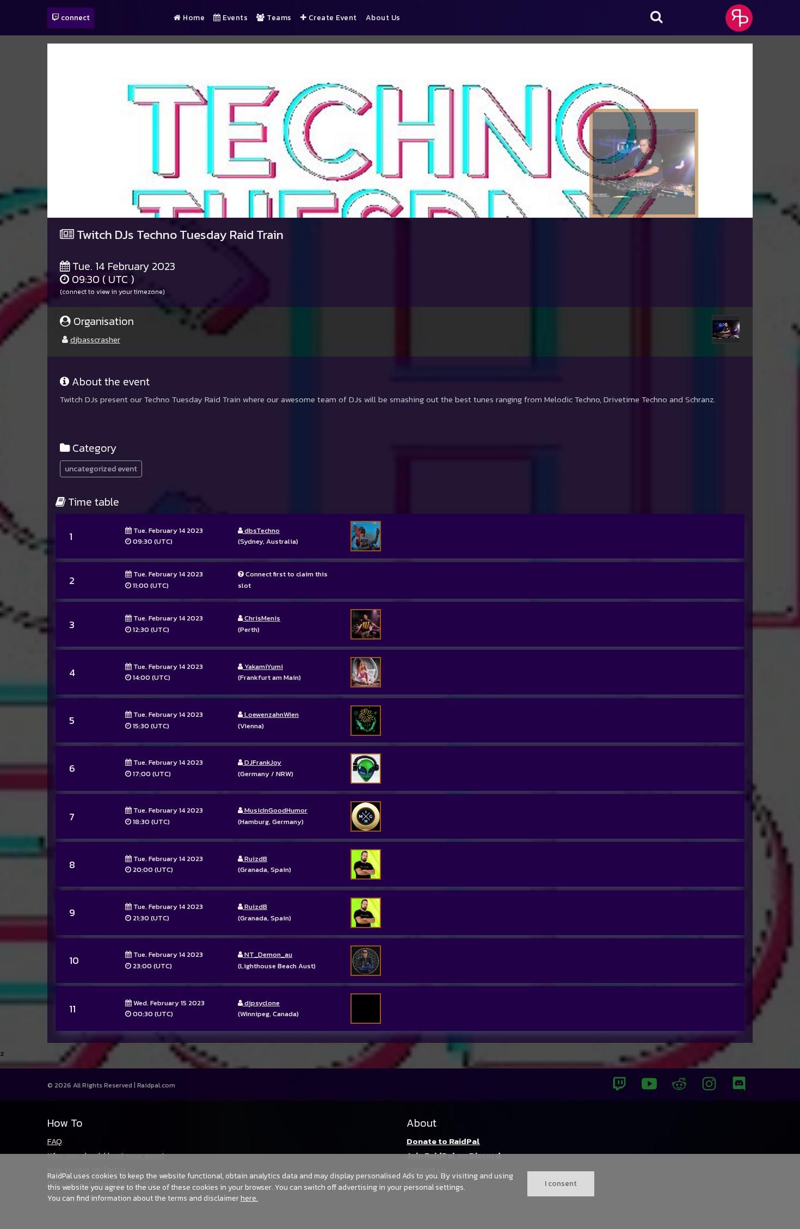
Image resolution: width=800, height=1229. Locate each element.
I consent (561, 1183)
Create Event (331, 18)
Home (193, 18)
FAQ (54, 1141)
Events (234, 18)
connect (74, 17)
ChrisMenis (261, 618)
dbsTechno (261, 530)
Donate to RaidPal (443, 1141)
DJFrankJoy (262, 762)
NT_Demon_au (267, 954)
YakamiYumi (263, 666)
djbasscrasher (95, 339)
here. (249, 1198)
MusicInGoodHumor (275, 810)
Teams (278, 18)
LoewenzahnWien (271, 714)
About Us (383, 18)
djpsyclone (261, 1003)
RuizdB (255, 858)
